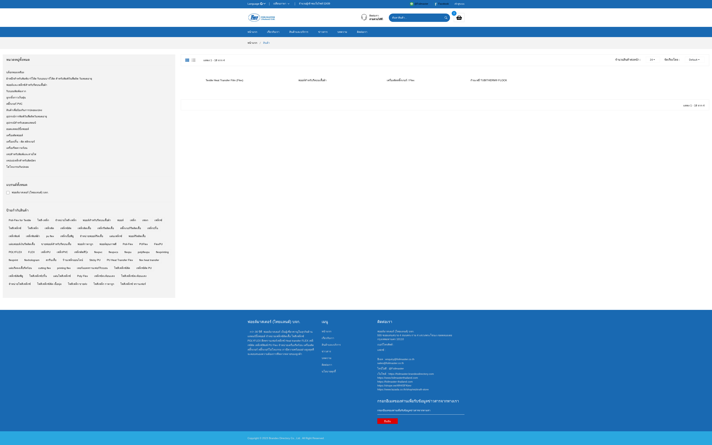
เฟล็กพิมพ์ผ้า (33, 236)
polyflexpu (144, 252)
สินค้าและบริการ (298, 31)
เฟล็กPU (45, 252)
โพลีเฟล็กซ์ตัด (122, 268)
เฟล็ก (133, 220)
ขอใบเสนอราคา (228, 71)
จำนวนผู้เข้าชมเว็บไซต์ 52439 (314, 3)
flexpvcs (113, 252)
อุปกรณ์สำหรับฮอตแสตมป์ (21, 122)
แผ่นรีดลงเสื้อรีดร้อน (20, 268)
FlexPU (158, 244)
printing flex (64, 268)
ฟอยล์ (120, 220)
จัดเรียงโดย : (672, 59)
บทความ (342, 31)
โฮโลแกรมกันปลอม (17, 166)
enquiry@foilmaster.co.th (399, 359)
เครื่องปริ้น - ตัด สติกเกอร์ (20, 141)
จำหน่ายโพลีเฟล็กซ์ (20, 283)
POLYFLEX (15, 252)
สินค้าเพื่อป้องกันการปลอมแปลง (24, 110)
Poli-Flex (128, 244)
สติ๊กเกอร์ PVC (14, 103)
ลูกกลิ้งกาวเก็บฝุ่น (16, 97)
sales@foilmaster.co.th (390, 363)
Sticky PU (94, 260)
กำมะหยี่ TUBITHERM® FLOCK (488, 80)
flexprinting (162, 252)
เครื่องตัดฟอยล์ (14, 135)
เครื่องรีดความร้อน (16, 147)
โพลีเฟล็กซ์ (15, 228)
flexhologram (31, 260)
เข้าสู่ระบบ (459, 4)
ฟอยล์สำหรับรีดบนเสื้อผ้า (312, 80)
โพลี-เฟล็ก (43, 220)
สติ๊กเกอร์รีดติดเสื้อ (130, 228)
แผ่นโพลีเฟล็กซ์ (62, 275)
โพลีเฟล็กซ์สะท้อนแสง (133, 275)
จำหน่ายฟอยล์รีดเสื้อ (91, 236)
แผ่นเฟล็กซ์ (115, 236)
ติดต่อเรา (362, 31)
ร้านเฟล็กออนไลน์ (73, 260)
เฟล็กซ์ (158, 220)
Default (693, 59)
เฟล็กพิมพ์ (14, 236)
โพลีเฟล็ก (33, 228)
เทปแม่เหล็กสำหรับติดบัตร (21, 160)
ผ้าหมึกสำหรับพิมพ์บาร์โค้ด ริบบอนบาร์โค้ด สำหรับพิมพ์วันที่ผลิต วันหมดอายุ (49, 78)
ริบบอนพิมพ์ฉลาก (16, 91)
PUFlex (143, 244)
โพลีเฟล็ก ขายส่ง (77, 283)
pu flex (50, 236)
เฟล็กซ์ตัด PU (144, 268)
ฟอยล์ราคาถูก (85, 244)
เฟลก (145, 220)
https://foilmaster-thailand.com (395, 381)
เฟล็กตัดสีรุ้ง (81, 252)
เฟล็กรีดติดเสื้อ (105, 228)
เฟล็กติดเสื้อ (84, 228)
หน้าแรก (252, 31)
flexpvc (98, 252)
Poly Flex (82, 275)
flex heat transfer (149, 260)
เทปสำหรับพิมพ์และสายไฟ (21, 154)
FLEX (31, 252)
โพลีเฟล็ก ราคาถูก (103, 283)
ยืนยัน (387, 421)
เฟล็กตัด (49, 228)
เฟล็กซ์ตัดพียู (16, 275)
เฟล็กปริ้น (152, 228)
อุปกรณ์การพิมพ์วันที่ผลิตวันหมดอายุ (26, 116)
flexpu (127, 252)
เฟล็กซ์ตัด (65, 228)
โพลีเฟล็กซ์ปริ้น (38, 275)
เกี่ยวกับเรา (273, 31)
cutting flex (44, 268)
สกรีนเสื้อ (51, 260)
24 (651, 59)
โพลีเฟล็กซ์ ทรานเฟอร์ (133, 283)
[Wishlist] (212, 71)
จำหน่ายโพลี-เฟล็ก (65, 220)
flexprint (13, 260)
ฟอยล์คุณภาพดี (107, 244)
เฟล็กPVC (62, 252)
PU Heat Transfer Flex (120, 260)
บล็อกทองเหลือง (15, 72)
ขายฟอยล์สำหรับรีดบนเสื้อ (56, 244)
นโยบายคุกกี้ (329, 371)
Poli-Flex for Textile (20, 220)
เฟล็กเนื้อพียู (67, 236)
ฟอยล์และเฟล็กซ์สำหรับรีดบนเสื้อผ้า (26, 84)
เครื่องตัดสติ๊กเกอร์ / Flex (400, 80)
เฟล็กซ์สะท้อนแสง (104, 275)
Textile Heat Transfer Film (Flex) (224, 80)
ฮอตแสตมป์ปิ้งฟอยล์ (17, 129)
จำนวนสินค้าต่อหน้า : (628, 59)
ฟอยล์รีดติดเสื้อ (137, 236)
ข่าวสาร (323, 31)
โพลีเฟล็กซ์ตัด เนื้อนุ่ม (49, 283)
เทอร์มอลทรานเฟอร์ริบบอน (92, 268)
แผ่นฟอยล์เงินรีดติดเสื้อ (22, 244)
